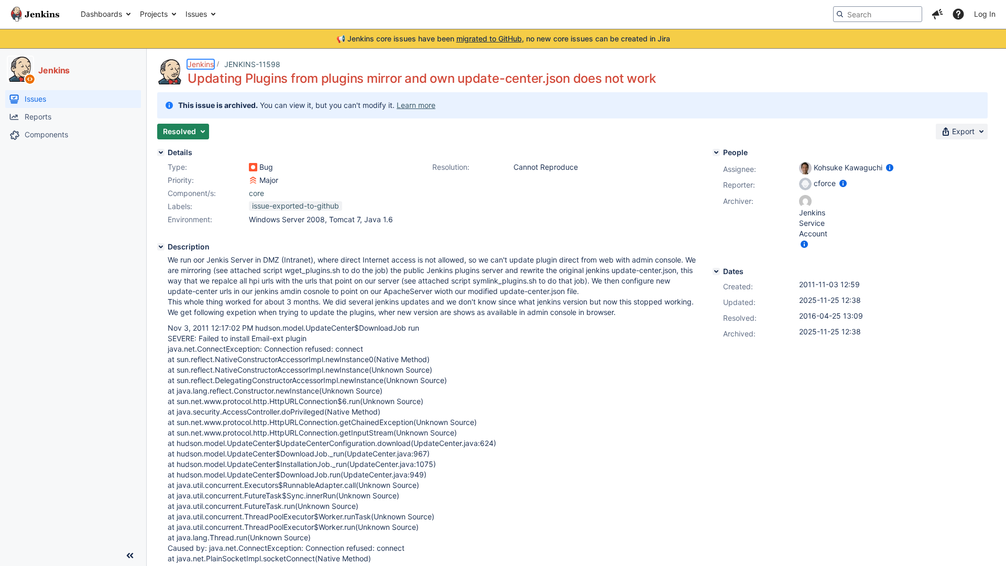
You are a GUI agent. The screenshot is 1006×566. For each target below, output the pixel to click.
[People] (716, 152)
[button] (937, 14)
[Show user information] (889, 167)
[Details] (161, 152)
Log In (985, 13)
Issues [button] (196, 13)
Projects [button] (154, 13)
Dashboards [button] (101, 13)
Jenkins (201, 64)
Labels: (180, 206)
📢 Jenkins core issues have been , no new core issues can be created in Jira (503, 38)
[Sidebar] (130, 555)
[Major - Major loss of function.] (253, 180)
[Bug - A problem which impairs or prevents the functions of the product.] (253, 167)
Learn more (416, 105)
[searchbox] (878, 14)
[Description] (161, 247)
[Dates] (716, 271)
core (256, 193)
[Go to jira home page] (35, 14)
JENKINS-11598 (252, 64)
